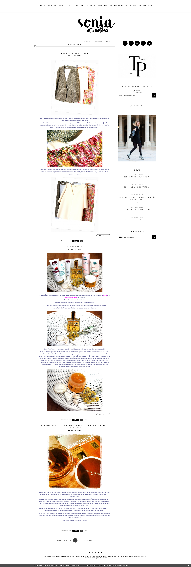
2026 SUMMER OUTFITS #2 (137, 177)
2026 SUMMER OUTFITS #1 (137, 187)
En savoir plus (124, 565)
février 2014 (87, 41)
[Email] (149, 43)
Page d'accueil (98, 41)
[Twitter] (131, 43)
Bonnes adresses (118, 5)
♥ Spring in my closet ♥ (74, 53)
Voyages (52, 5)
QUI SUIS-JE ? (137, 106)
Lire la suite (103, 235)
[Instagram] (143, 43)
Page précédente (62, 540)
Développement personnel (94, 5)
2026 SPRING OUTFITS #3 (137, 210)
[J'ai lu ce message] (189, 565)
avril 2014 (108, 41)
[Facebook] (125, 43)
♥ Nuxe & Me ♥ (74, 247)
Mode (42, 5)
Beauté (62, 5)
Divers (133, 5)
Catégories (155, 5)
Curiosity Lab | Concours (137, 220)
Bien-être (73, 5)
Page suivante (88, 540)
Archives (153, 5)
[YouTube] (137, 43)
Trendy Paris (145, 5)
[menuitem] (42, 7)
